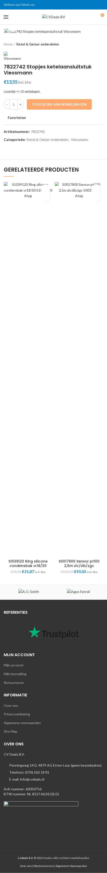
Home (8, 44)
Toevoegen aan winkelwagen (59, 104)
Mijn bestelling (15, 674)
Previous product (90, 44)
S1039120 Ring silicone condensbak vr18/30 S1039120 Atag (28, 566)
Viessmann (79, 140)
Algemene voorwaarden (22, 723)
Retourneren (14, 682)
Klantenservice (44, 866)
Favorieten (17, 117)
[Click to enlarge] (12, 27)
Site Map (10, 731)
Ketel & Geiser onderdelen (37, 44)
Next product (100, 44)
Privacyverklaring (17, 714)
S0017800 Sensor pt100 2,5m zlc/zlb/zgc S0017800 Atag (79, 566)
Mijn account (14, 665)
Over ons (11, 705)
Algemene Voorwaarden (71, 866)
